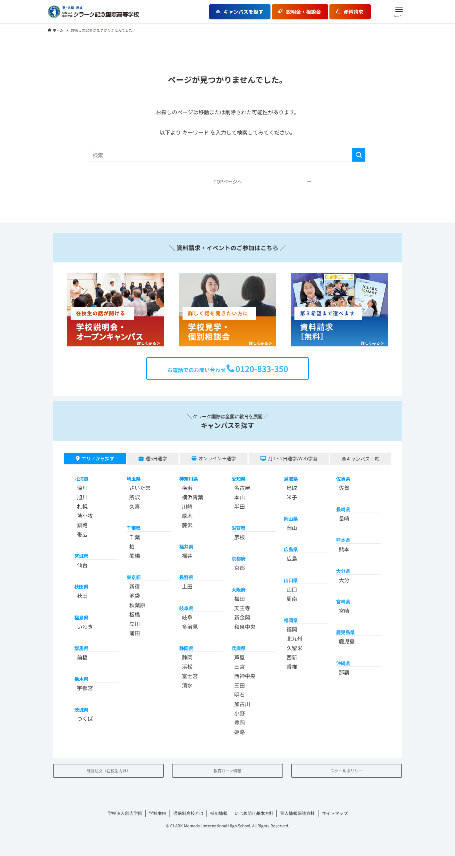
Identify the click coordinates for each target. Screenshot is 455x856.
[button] (399, 11)
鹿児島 (347, 641)
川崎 (187, 506)
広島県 (291, 549)
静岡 (187, 657)
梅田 (239, 599)
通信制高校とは (188, 813)
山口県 (291, 580)
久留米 (294, 648)
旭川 (82, 497)
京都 (239, 568)
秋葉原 (137, 605)
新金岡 (242, 617)
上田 (187, 586)
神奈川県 (188, 478)
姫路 (239, 732)
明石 (239, 694)
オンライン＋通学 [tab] (217, 458)
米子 (291, 497)
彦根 (239, 537)
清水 (187, 685)
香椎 (291, 666)
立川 (134, 624)
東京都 (134, 577)
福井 (187, 556)
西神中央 (244, 676)
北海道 (81, 478)
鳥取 (291, 488)
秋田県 (81, 586)
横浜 (187, 488)
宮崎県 (343, 601)
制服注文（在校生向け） (109, 770)
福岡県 (291, 620)
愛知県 (238, 478)
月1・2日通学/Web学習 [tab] (292, 458)
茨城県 (81, 709)
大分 (344, 580)
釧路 (82, 525)
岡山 (291, 528)
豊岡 (239, 722)
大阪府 (238, 589)
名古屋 (242, 488)
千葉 (134, 537)
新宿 (134, 586)
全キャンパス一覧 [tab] (360, 458)
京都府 (238, 558)
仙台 (82, 565)
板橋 (134, 614)
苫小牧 (85, 516)
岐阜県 (186, 608)
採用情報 (219, 813)
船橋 (134, 556)
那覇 (344, 672)
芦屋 (239, 657)
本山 (239, 497)
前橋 (82, 657)
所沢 (134, 497)
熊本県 (343, 539)
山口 (291, 589)
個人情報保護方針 (297, 813)
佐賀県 (343, 478)
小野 (239, 713)
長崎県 (343, 509)
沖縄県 (343, 662)
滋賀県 (238, 527)
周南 (291, 599)
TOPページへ (228, 181)
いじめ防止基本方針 (253, 813)
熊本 (344, 549)
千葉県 (134, 527)
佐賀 (344, 488)
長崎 (344, 518)
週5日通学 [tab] (156, 458)
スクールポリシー (346, 770)
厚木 (187, 516)
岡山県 (291, 518)
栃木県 (81, 678)
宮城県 (81, 555)
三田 (239, 685)
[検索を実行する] (358, 155)
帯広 (82, 534)
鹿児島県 (345, 632)
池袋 (134, 596)
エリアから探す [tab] (98, 458)
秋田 (82, 596)
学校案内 (157, 813)
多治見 (190, 627)
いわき (85, 627)
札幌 (82, 506)
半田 (239, 506)
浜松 (187, 666)
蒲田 (134, 633)
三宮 (239, 666)
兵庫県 (238, 647)
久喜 (134, 506)
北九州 (294, 638)
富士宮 (190, 676)
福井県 (186, 546)
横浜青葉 (192, 497)
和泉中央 (244, 627)
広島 (291, 558)
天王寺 (242, 608)
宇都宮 (85, 688)
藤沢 (187, 525)
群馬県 (81, 647)
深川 (82, 488)
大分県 (343, 570)
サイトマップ (335, 813)
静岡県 (186, 647)
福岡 (291, 629)
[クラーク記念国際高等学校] (93, 11)
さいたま (140, 488)
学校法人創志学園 (125, 813)
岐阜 (187, 617)
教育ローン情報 (227, 770)
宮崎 (344, 611)
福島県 (81, 617)
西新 (291, 657)
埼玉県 (134, 478)
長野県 (186, 577)
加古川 (242, 704)
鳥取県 (291, 478)
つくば (85, 718)
